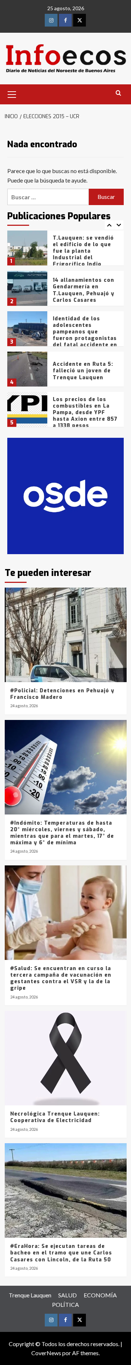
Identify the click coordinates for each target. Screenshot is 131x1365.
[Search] (118, 93)
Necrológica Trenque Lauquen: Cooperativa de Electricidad (55, 1117)
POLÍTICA (65, 1304)
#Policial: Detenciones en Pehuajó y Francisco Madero (62, 694)
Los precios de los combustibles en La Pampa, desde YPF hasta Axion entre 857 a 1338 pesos (85, 412)
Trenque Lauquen (30, 1295)
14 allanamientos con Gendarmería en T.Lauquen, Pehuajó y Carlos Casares (83, 290)
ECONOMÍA (100, 1295)
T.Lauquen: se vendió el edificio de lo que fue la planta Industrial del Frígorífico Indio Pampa (83, 255)
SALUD (67, 1295)
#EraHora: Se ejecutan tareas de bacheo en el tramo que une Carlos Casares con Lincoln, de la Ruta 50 (61, 1253)
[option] (65, 251)
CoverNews (46, 1352)
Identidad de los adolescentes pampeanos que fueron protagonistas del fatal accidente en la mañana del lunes (85, 335)
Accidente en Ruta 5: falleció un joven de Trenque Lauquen (83, 371)
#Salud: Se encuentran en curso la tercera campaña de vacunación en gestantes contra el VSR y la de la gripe (60, 978)
